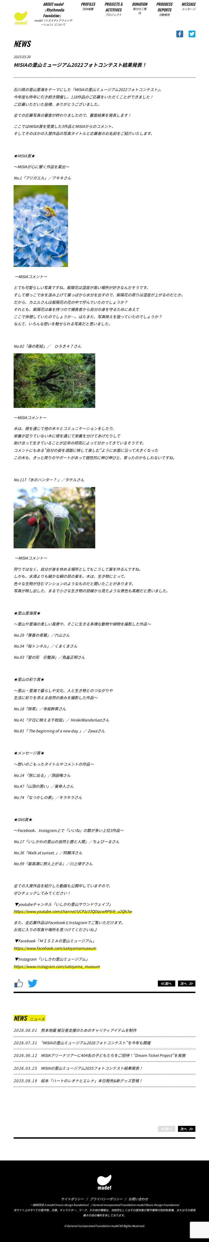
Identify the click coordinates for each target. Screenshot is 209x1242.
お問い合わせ (138, 1198)
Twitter (192, 34)
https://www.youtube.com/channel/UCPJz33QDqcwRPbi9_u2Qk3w (73, 911)
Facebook (179, 34)
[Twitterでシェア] (32, 983)
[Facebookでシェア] (19, 983)
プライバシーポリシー (106, 1198)
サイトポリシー (72, 1198)
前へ (165, 983)
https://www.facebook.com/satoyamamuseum (55, 948)
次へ (186, 983)
